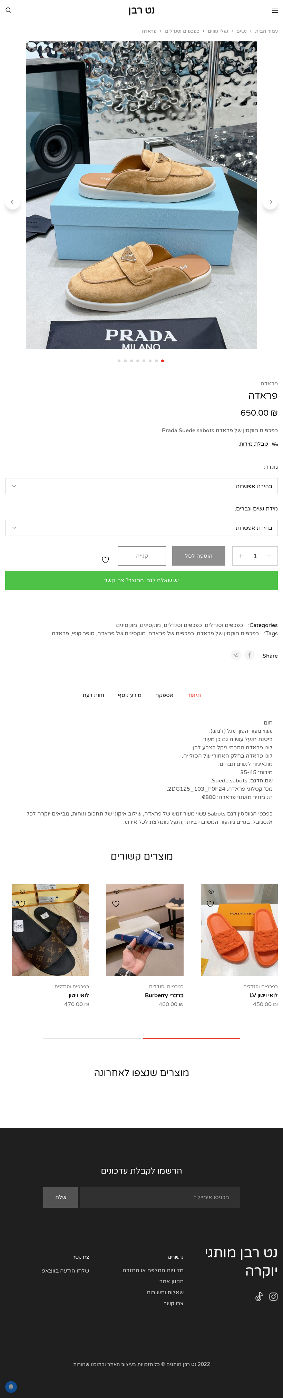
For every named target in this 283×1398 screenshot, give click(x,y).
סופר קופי (83, 633)
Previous (270, 202)
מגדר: (271, 467)
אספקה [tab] (164, 695)
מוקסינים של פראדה (121, 633)
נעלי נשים (218, 31)
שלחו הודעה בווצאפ (65, 1270)
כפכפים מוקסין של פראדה (228, 633)
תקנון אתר (171, 1281)
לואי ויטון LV (264, 995)
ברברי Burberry (164, 995)
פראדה (269, 383)
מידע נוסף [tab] (130, 695)
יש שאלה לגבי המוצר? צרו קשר (141, 580)
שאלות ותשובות (165, 1292)
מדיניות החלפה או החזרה (153, 1270)
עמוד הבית (266, 31)
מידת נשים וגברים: (256, 508)
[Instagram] (273, 1298)
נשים (241, 31)
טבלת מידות (253, 443)
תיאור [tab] (194, 695)
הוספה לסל (199, 556)
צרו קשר (174, 1303)
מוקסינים (150, 625)
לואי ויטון (79, 995)
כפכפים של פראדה (171, 633)
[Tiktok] (259, 1298)
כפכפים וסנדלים (182, 31)
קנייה (142, 556)
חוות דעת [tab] (93, 695)
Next (12, 202)
